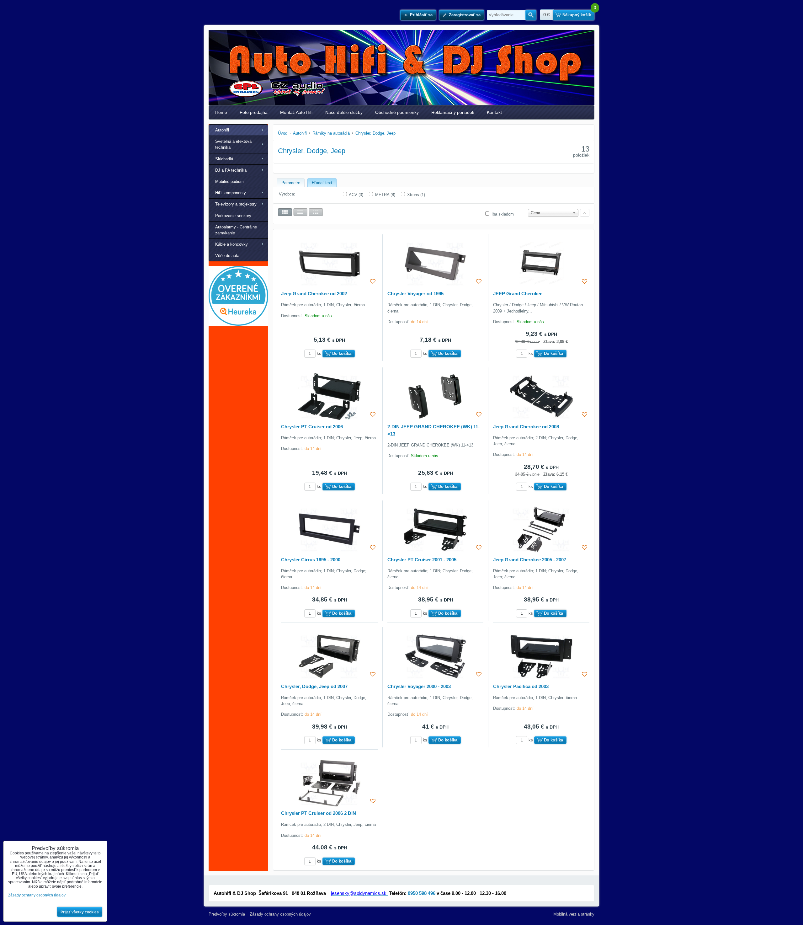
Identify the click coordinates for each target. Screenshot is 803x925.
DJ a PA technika (231, 170)
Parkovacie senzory (233, 215)
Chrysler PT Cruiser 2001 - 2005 (421, 559)
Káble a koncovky (231, 244)
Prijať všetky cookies (80, 912)
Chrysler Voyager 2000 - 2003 (419, 686)
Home (221, 112)
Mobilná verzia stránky (573, 914)
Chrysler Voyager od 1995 (415, 293)
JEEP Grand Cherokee (517, 293)
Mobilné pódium (229, 181)
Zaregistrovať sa (465, 15)
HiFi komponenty (230, 192)
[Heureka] (238, 324)
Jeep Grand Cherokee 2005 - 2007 (529, 559)
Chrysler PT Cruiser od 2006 (312, 426)
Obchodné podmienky (397, 112)
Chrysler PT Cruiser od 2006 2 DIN (318, 813)
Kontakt (494, 112)
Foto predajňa (254, 112)
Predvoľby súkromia (227, 914)
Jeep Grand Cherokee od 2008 (526, 426)
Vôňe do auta (227, 255)
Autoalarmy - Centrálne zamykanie (236, 230)
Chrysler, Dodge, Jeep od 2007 (314, 686)
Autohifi (222, 130)
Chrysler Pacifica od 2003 (521, 686)
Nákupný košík (576, 15)
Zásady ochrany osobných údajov (280, 914)
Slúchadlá (224, 159)
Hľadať (530, 15)
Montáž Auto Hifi (296, 112)
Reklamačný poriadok (452, 112)
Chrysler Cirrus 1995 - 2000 (310, 559)
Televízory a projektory (236, 204)
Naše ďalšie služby (344, 112)
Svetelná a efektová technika (233, 144)
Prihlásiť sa (421, 15)
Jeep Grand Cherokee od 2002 (314, 293)
